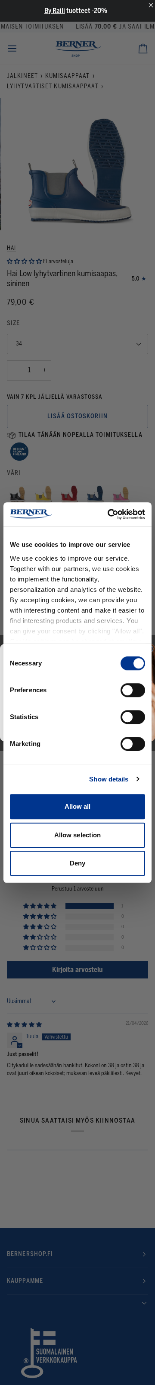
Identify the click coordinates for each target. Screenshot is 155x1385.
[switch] (133, 690)
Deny (77, 863)
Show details (108, 779)
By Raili (54, 10)
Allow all (78, 806)
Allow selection (77, 835)
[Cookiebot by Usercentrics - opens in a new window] (109, 514)
